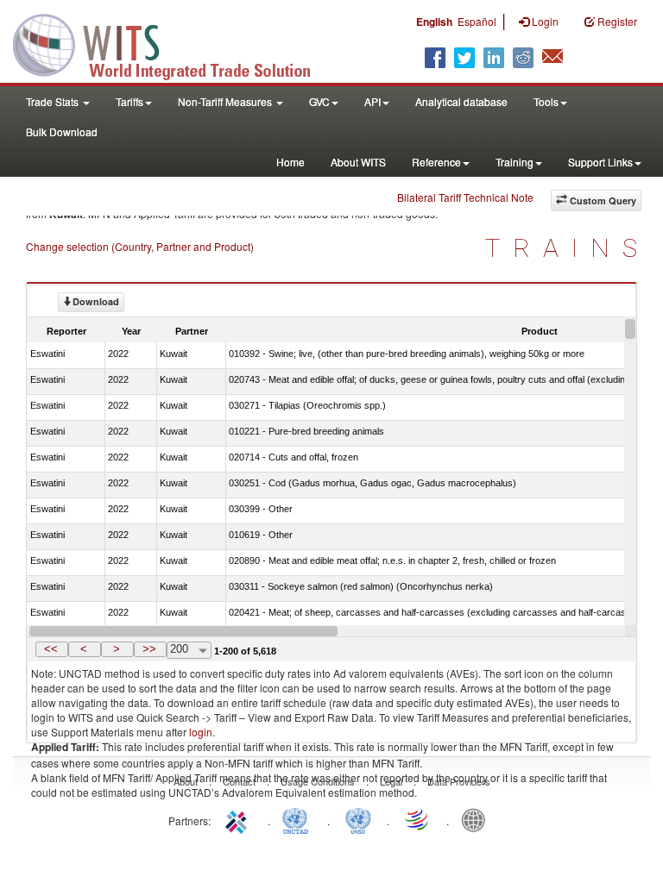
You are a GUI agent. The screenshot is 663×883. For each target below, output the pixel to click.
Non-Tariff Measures (226, 101)
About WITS (358, 161)
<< (51, 648)
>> (149, 648)
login (200, 731)
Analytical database (461, 101)
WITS (172, 43)
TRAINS (567, 248)
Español (477, 21)
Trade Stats (53, 101)
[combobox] (189, 650)
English (434, 21)
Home (290, 161)
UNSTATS (358, 819)
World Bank (477, 819)
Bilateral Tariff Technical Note (465, 197)
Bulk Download (62, 131)
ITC (239, 819)
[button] (51, 649)
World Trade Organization (418, 819)
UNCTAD (298, 819)
